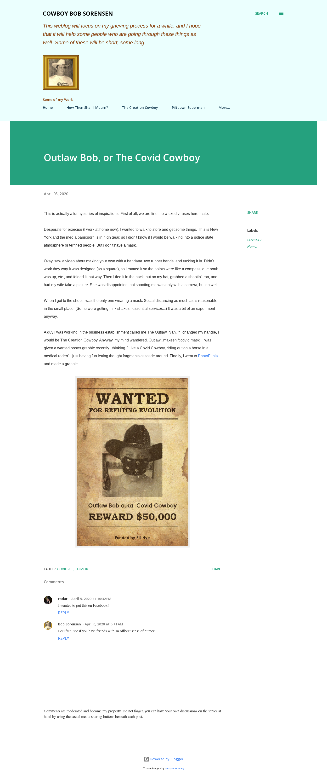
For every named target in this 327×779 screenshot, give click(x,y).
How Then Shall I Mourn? (87, 107)
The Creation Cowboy (140, 107)
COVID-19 (254, 239)
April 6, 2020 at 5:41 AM (104, 624)
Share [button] (252, 212)
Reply (63, 612)
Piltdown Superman (188, 107)
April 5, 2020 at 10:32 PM (91, 598)
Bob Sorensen (69, 624)
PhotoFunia (208, 356)
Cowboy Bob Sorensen (78, 13)
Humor (252, 246)
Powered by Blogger (166, 759)
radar (63, 598)
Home (48, 107)
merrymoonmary (174, 768)
